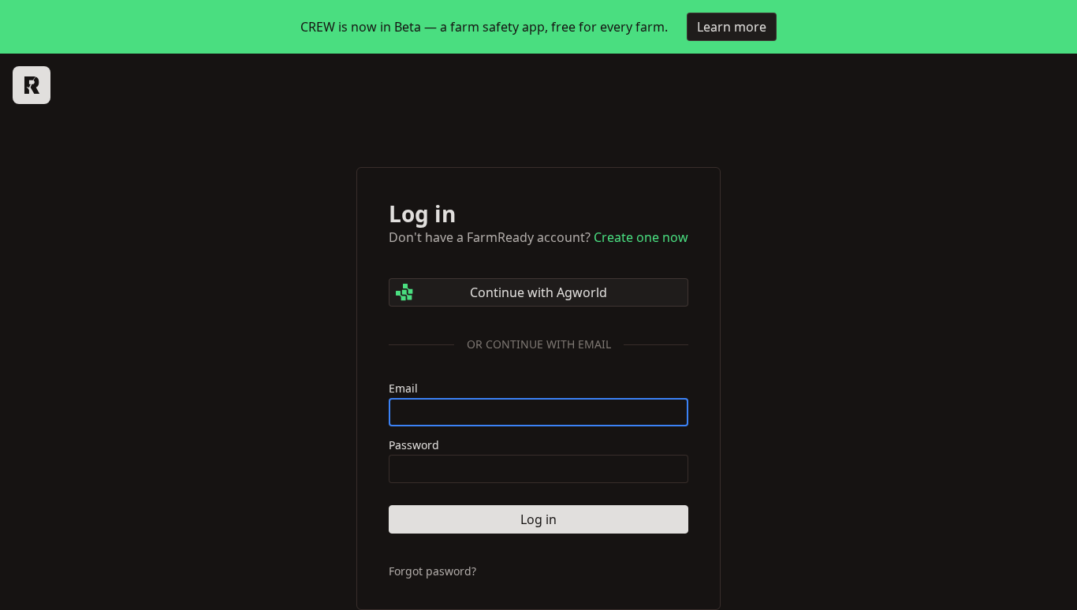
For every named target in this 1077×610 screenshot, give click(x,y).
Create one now (641, 237)
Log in (538, 519)
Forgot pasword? (432, 571)
